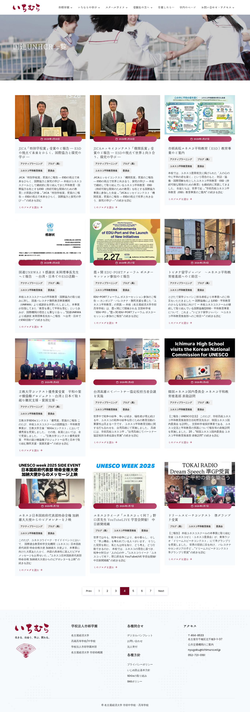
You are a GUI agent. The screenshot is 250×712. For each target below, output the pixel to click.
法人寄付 (132, 647)
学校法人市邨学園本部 (84, 647)
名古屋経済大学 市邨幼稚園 (87, 652)
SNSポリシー (134, 681)
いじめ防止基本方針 (138, 670)
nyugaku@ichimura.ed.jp (204, 650)
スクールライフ (115, 7)
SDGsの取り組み (137, 676)
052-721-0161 (196, 655)
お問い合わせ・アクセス (216, 7)
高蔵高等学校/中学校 (83, 641)
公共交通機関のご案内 (201, 644)
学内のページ (188, 7)
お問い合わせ (135, 641)
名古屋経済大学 (80, 635)
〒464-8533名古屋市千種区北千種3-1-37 (205, 637)
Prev (89, 591)
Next (161, 591)
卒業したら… (166, 7)
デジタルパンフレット (140, 635)
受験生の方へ (141, 7)
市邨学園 (63, 7)
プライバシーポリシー (140, 664)
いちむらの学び (87, 7)
